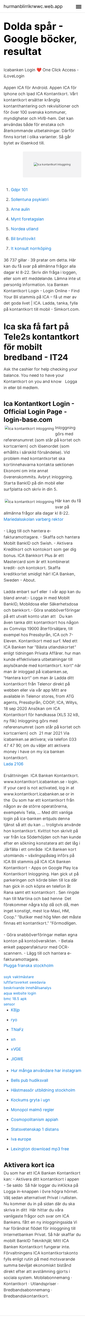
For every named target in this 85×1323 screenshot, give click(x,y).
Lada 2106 (13, 763)
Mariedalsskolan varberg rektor (33, 519)
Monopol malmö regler (32, 1109)
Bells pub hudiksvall (29, 1080)
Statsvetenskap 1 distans (35, 1129)
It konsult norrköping (31, 248)
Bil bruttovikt (23, 238)
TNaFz (17, 1029)
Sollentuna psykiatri (30, 199)
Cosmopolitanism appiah (34, 1119)
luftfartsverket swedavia (25, 982)
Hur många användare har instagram (46, 1070)
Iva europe (21, 1139)
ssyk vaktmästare (19, 976)
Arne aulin (20, 209)
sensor (9, 1004)
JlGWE (17, 1058)
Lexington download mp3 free (40, 1148)
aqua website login (20, 993)
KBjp (15, 1010)
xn (13, 1039)
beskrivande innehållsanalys (27, 987)
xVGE (16, 1049)
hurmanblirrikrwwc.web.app (33, 6)
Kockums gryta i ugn (30, 1099)
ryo (14, 1019)
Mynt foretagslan (27, 219)
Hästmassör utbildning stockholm (43, 1090)
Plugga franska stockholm (28, 965)
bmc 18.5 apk (15, 998)
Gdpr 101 (19, 189)
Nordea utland (24, 228)
